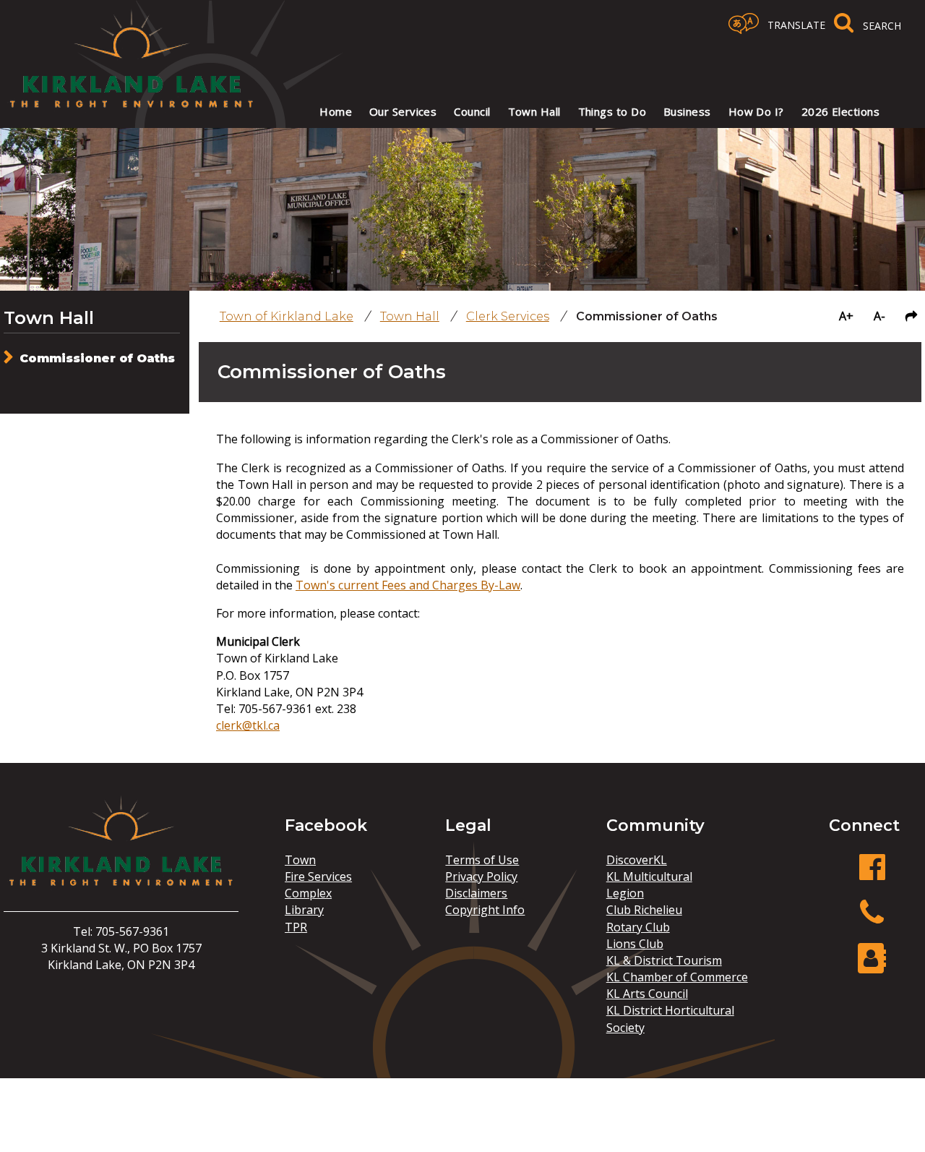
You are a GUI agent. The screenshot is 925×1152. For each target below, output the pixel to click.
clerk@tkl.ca (248, 725)
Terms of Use (482, 860)
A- (879, 316)
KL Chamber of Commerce (677, 977)
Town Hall (49, 317)
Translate (796, 25)
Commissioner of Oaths (97, 358)
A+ (846, 316)
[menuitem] (336, 111)
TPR (296, 927)
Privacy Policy (481, 876)
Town (300, 860)
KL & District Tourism (664, 960)
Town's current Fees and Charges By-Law (408, 585)
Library (304, 910)
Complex (308, 893)
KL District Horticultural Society (670, 1018)
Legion (625, 893)
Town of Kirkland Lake (286, 316)
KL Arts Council (647, 994)
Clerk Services (507, 316)
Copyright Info (485, 910)
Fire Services (318, 876)
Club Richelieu (644, 910)
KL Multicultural (649, 876)
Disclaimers (476, 893)
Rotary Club (638, 927)
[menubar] (590, 111)
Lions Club (634, 944)
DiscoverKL (636, 860)
